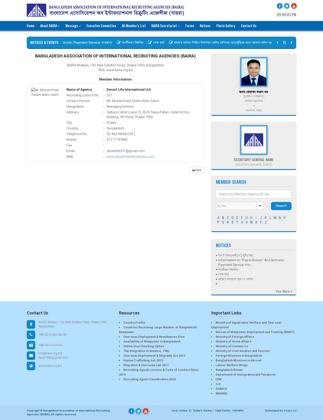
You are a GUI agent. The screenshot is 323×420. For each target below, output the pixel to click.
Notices (205, 25)
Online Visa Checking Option (143, 346)
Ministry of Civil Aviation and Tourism (243, 351)
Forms (189, 25)
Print (198, 170)
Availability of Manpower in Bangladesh (151, 341)
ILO (218, 384)
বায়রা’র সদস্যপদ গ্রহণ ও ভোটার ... (237, 279)
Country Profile (134, 322)
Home (31, 25)
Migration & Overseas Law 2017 (146, 365)
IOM (219, 379)
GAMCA (221, 388)
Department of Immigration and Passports (246, 374)
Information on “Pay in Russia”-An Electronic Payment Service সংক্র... (251, 262)
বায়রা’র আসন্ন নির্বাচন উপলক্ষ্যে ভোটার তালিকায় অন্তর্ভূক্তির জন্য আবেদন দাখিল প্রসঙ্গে (220, 42)
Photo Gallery (225, 25)
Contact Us (249, 25)
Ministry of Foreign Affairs (235, 337)
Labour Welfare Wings (232, 365)
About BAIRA (48, 25)
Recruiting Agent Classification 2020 (149, 379)
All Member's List (134, 25)
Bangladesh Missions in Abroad (239, 360)
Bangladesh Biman (229, 370)
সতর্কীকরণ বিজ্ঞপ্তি (127, 42)
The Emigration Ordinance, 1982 (146, 351)
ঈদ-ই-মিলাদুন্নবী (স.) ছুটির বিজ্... (236, 255)
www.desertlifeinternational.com (131, 157)
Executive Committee (101, 25)
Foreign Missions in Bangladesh (239, 355)
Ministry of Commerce (232, 346)
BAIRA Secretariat (164, 25)
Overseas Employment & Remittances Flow (153, 337)
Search (281, 206)
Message (71, 25)
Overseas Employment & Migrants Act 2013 (154, 355)
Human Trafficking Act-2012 (143, 360)
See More (283, 291)
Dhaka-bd (290, 410)
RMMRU (221, 393)
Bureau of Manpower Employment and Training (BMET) (255, 332)
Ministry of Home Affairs (233, 341)
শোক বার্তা (153, 42)
